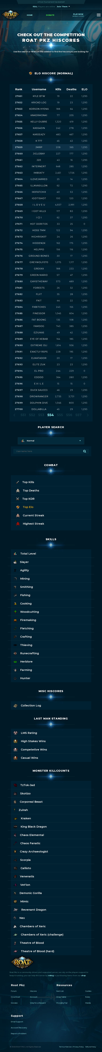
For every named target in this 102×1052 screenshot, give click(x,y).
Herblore (26, 661)
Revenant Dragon (33, 909)
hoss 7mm (39, 230)
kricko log (38, 102)
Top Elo (28, 507)
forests (39, 288)
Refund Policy (90, 1047)
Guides (88, 991)
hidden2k (39, 243)
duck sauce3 (39, 390)
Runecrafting (29, 653)
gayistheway (39, 281)
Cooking (26, 603)
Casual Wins (29, 757)
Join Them (62, 6)
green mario (39, 275)
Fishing (25, 595)
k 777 (39, 141)
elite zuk (39, 364)
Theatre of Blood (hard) (37, 951)
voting (51, 975)
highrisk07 (38, 236)
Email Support (17, 1022)
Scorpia (25, 860)
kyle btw (39, 96)
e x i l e (39, 383)
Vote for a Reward (38, 1003)
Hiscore (33, 991)
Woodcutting (29, 611)
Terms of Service (65, 1047)
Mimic (24, 901)
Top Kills (28, 482)
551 (23, 415)
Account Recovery (19, 1028)
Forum (14, 991)
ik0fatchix (39, 192)
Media (88, 1003)
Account (33, 997)
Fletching (27, 628)
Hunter (25, 678)
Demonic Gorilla (31, 893)
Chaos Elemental (32, 835)
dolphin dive (39, 403)
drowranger (39, 396)
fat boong (39, 320)
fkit (39, 300)
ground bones (39, 256)
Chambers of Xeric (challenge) (42, 934)
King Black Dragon (34, 826)
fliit (39, 294)
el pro (38, 371)
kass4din (39, 128)
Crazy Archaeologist (34, 851)
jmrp (39, 147)
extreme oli (39, 345)
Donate (50, 15)
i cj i (39, 217)
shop (83, 975)
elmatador (38, 358)
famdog (39, 326)
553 (41, 415)
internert (39, 166)
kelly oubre (39, 121)
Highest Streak (33, 523)
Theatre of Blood (32, 942)
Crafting (26, 636)
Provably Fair (62, 1003)
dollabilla (38, 409)
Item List (60, 991)
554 (50, 415)
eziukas (39, 332)
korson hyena (39, 109)
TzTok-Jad (27, 785)
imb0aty (39, 173)
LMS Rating (29, 733)
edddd (38, 377)
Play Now (78, 15)
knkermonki (39, 115)
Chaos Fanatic (30, 843)
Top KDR (28, 498)
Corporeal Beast (31, 801)
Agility (24, 570)
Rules (87, 997)
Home (30, 15)
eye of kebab (39, 339)
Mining (25, 578)
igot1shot (39, 198)
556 (69, 415)
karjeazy (39, 134)
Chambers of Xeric (33, 926)
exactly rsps (39, 351)
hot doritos (39, 224)
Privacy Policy (78, 1047)
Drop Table (61, 997)
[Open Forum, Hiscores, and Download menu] (98, 15)
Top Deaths (31, 490)
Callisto (26, 868)
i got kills (39, 211)
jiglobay (39, 153)
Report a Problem (18, 1033)
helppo (39, 249)
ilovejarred (38, 179)
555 (60, 415)
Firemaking (28, 620)
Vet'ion (25, 884)
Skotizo (25, 793)
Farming (26, 670)
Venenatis (27, 876)
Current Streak (33, 515)
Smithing (26, 586)
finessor (39, 313)
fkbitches (39, 307)
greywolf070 (39, 262)
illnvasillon (39, 185)
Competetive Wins (34, 749)
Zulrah (23, 810)
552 (32, 415)
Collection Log (31, 705)
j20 (39, 160)
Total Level (28, 553)
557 (78, 415)
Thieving (26, 645)
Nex (22, 918)
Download (15, 997)
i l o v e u (39, 205)
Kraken (26, 818)
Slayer (24, 562)
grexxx (39, 268)
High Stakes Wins (33, 741)
